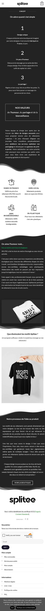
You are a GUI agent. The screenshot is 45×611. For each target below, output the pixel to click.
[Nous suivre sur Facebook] (25, 519)
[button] (3, 3)
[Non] (42, 605)
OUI (12, 607)
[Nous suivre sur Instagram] (27, 519)
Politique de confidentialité (26, 607)
